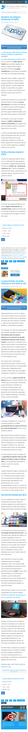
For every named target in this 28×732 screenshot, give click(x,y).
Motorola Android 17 (11, 2)
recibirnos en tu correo (18, 257)
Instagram (20, 255)
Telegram (9, 257)
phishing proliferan (16, 59)
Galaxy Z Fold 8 (20, 2)
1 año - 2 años (6, 233)
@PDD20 (12, 272)
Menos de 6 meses (7, 228)
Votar (3, 239)
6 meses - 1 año (6, 231)
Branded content (5, 286)
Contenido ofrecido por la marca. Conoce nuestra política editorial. (14, 671)
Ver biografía (15, 275)
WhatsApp (3, 257)
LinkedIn (18, 272)
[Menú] (2, 1)
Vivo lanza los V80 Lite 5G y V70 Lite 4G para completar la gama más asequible (14, 54)
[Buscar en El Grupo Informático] (26, 2)
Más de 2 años (6, 236)
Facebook (14, 255)
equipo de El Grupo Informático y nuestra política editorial (14, 253)
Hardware (4, 703)
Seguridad (4, 263)
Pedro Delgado (4, 22)
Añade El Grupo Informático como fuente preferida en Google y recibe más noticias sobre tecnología (15, 46)
